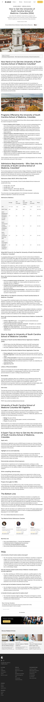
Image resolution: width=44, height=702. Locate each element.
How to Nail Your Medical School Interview (14, 400)
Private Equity (17, 678)
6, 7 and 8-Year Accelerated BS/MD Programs (14, 544)
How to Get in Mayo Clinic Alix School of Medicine (15, 546)
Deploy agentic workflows (34, 670)
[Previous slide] (39, 631)
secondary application (8, 378)
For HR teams (31, 676)
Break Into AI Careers (19, 670)
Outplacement (32, 673)
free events (3, 511)
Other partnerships (32, 678)
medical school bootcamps (33, 510)
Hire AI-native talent (32, 672)
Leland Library (17, 6)
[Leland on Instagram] (3, 660)
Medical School (26, 6)
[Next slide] (42, 528)
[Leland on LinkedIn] (1, 660)
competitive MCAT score (8, 256)
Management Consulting (19, 673)
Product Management (19, 675)
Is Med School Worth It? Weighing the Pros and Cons (16, 543)
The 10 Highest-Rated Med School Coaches (13, 514)
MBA (16, 672)
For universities (32, 675)
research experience (18, 285)
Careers (2, 686)
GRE (16, 676)
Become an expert (4, 675)
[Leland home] (22, 657)
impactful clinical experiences (27, 270)
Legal (2, 693)
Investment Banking (18, 679)
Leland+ (2, 673)
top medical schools (12, 74)
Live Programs (3, 672)
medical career (18, 371)
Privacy (2, 695)
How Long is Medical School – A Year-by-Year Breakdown (17, 541)
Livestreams (3, 670)
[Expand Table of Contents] (41, 56)
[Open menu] (2, 2)
